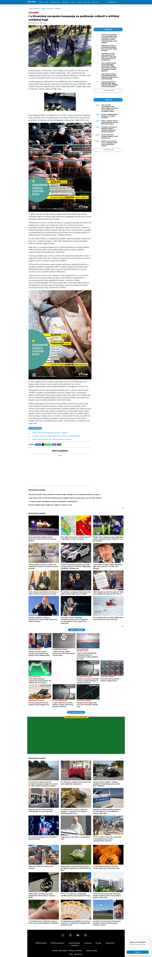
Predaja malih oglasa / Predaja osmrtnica (67, 951)
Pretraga (113, 2)
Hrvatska (65, 2)
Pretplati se (138, 952)
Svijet (73, 2)
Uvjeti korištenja (74, 943)
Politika (50, 8)
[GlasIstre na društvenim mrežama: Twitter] (72, 935)
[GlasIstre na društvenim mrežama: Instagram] (87, 935)
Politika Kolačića (41, 943)
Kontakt (99, 943)
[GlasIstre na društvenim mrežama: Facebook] (64, 935)
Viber (54, 444)
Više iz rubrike (77, 630)
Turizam (57, 8)
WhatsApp (48, 444)
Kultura (87, 2)
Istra (46, 2)
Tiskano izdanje (91, 951)
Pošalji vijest (110, 943)
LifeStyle (95, 2)
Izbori (43, 8)
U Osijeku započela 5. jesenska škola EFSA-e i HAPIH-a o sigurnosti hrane (56, 436)
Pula (40, 2)
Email (59, 444)
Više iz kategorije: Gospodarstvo (76, 712)
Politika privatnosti (57, 943)
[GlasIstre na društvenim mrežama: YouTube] (79, 935)
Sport (79, 2)
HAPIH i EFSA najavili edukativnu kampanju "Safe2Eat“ (50, 433)
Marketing (74, 946)
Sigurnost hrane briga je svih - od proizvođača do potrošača (52, 439)
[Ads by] (49, 111)
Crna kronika (55, 2)
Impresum (88, 943)
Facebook (38, 444)
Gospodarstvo (34, 8)
